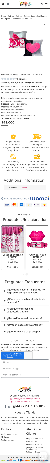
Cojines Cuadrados (32, 16)
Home (3, 16)
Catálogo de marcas (9, 434)
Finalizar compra (7, 440)
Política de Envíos (33, 452)
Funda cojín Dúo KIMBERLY (37, 256)
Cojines (11, 16)
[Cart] (8, 4)
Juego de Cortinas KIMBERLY (13, 256)
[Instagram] (9, 406)
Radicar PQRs (31, 441)
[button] (42, 4)
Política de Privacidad (34, 444)
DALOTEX (13, 259)
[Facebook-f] (5, 406)
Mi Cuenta (5, 437)
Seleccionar (12, 267)
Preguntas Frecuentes (34, 438)
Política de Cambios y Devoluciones (34, 448)
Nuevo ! (25, 188)
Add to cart (29, 128)
